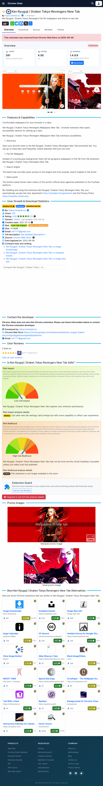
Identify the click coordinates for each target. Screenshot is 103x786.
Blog (70, 756)
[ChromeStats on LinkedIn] (70, 773)
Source (36, 29)
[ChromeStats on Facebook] (76, 773)
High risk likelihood (38, 225)
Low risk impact (19, 225)
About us (71, 748)
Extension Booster (15, 760)
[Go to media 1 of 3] (48, 112)
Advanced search (45, 752)
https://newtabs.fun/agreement (57, 193)
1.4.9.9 (17, 219)
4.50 (22, 216)
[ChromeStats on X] (81, 773)
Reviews (49, 29)
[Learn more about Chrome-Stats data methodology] (33, 237)
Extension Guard (14, 756)
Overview (9, 29)
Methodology (73, 752)
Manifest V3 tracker (46, 760)
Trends (60, 29)
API (9, 764)
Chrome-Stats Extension (18, 752)
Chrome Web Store (22, 237)
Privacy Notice (74, 768)
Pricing (40, 748)
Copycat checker (45, 756)
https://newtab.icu (12, 15)
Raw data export (14, 771)
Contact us (72, 760)
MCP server (12, 768)
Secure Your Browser (21, 490)
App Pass (11, 748)
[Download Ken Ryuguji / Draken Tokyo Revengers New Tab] (83, 57)
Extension (31, 15)
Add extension (43, 768)
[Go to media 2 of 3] (51, 112)
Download (23, 29)
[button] (3, 3)
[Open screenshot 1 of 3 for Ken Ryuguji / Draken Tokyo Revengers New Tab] (33, 89)
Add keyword (43, 771)
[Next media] (96, 90)
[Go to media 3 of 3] (54, 112)
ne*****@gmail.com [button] (21, 231)
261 (13, 213)
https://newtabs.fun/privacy (16, 196)
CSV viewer (42, 764)
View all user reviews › (12, 357)
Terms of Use (73, 764)
